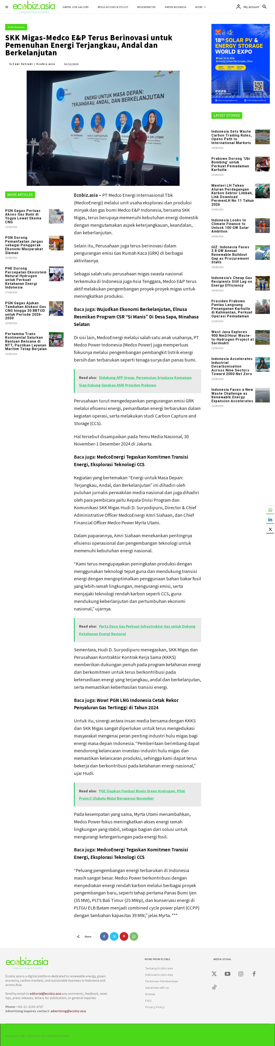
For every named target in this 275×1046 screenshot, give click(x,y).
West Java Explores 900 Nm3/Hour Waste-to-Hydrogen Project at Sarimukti (232, 337)
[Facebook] (104, 936)
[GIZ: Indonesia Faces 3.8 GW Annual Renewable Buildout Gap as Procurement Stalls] (262, 252)
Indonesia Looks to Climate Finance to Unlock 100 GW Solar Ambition (230, 226)
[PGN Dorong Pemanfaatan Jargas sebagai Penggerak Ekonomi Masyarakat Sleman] (56, 243)
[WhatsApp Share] (270, 510)
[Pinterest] (124, 936)
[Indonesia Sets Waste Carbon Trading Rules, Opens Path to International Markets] (262, 137)
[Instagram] (241, 974)
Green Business (16, 27)
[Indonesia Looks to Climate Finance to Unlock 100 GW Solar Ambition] (262, 225)
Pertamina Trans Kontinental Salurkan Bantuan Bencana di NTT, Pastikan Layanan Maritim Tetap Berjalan (26, 341)
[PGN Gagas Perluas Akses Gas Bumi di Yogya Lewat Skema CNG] (56, 216)
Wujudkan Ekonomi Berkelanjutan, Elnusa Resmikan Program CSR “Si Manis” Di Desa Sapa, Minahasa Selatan (136, 316)
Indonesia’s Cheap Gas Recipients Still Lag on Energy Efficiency (231, 281)
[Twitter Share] (270, 529)
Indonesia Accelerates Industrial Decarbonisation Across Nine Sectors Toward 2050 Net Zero (232, 366)
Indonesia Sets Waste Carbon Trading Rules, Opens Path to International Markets (231, 137)
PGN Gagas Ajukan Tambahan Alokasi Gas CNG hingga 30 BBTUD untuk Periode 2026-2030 (25, 310)
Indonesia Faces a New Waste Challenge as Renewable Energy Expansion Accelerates (232, 395)
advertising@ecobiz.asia (68, 1011)
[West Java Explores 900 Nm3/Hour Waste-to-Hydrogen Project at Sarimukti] (262, 337)
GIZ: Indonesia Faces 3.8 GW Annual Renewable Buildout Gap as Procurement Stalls (230, 254)
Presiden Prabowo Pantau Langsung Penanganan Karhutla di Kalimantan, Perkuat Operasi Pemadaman (231, 308)
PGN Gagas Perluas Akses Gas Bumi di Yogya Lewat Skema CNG (23, 216)
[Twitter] (114, 936)
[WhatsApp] (134, 936)
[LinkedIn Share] (270, 519)
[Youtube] (227, 974)
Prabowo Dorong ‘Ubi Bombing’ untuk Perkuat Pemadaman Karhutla (230, 164)
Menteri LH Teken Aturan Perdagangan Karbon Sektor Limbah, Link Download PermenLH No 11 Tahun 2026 (232, 194)
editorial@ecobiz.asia (45, 993)
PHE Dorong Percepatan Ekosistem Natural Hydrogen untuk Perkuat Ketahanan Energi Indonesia (26, 277)
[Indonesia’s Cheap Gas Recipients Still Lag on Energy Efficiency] (262, 283)
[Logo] (57, 963)
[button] (264, 7)
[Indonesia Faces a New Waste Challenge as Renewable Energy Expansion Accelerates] (262, 395)
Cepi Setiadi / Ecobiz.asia (34, 63)
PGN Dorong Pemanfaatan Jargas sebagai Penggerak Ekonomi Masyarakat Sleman (24, 245)
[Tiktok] (214, 987)
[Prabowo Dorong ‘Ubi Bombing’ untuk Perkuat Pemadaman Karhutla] (262, 164)
